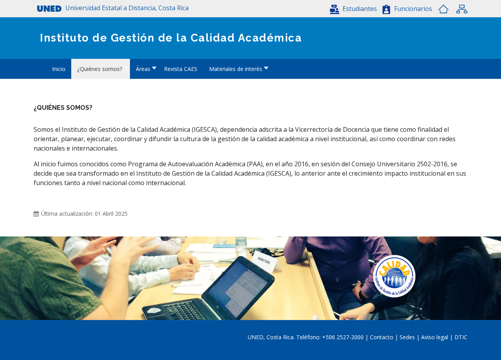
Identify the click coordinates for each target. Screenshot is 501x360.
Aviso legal (434, 337)
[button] (353, 8)
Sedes (408, 337)
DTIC (460, 337)
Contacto (382, 337)
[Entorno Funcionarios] (386, 9)
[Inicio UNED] (443, 9)
